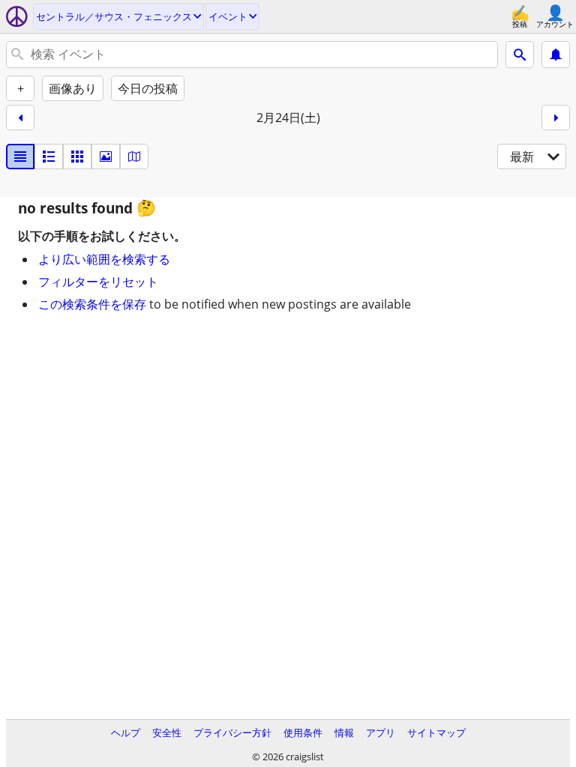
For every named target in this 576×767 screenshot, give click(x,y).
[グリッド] (77, 156)
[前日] (20, 117)
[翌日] (556, 117)
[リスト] (20, 156)
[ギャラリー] (106, 156)
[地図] (134, 156)
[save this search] (556, 54)
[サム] (48, 156)
